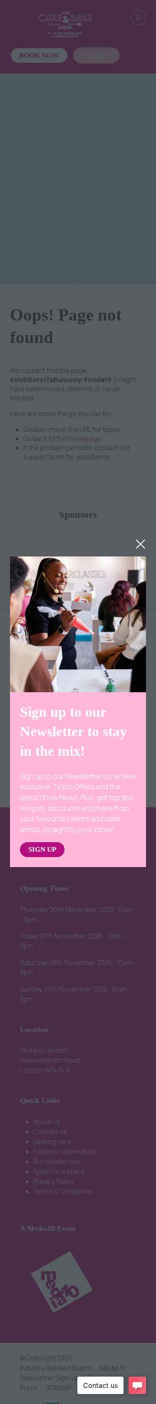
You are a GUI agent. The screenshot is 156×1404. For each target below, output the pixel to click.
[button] (140, 544)
